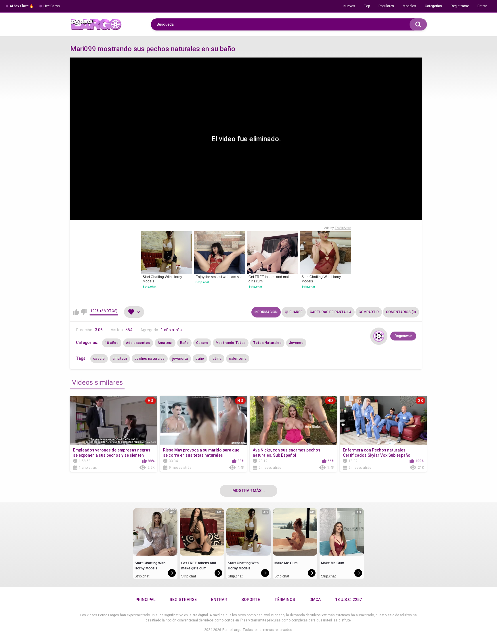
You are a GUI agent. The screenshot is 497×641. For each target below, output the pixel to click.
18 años (111, 343)
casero (99, 359)
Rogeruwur (403, 336)
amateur (119, 359)
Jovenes (296, 343)
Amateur (165, 343)
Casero (202, 343)
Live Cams (51, 6)
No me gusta (84, 312)
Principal (145, 599)
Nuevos (349, 6)
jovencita (180, 359)
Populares (386, 6)
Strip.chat (149, 286)
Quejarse (294, 312)
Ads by (337, 227)
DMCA (315, 599)
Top (367, 6)
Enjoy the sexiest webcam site (219, 277)
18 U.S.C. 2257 (348, 599)
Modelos (409, 6)
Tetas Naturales (267, 343)
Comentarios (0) (401, 312)
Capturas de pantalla (330, 312)
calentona (237, 359)
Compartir (369, 312)
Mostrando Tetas (231, 343)
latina (217, 359)
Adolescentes (138, 343)
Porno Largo (231, 630)
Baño (184, 343)
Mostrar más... (248, 490)
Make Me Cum (286, 563)
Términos (284, 599)
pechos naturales (150, 359)
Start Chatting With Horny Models (163, 279)
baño (200, 359)
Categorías (433, 6)
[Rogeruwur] (378, 336)
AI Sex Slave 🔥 (22, 6)
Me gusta (76, 312)
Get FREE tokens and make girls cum (270, 279)
